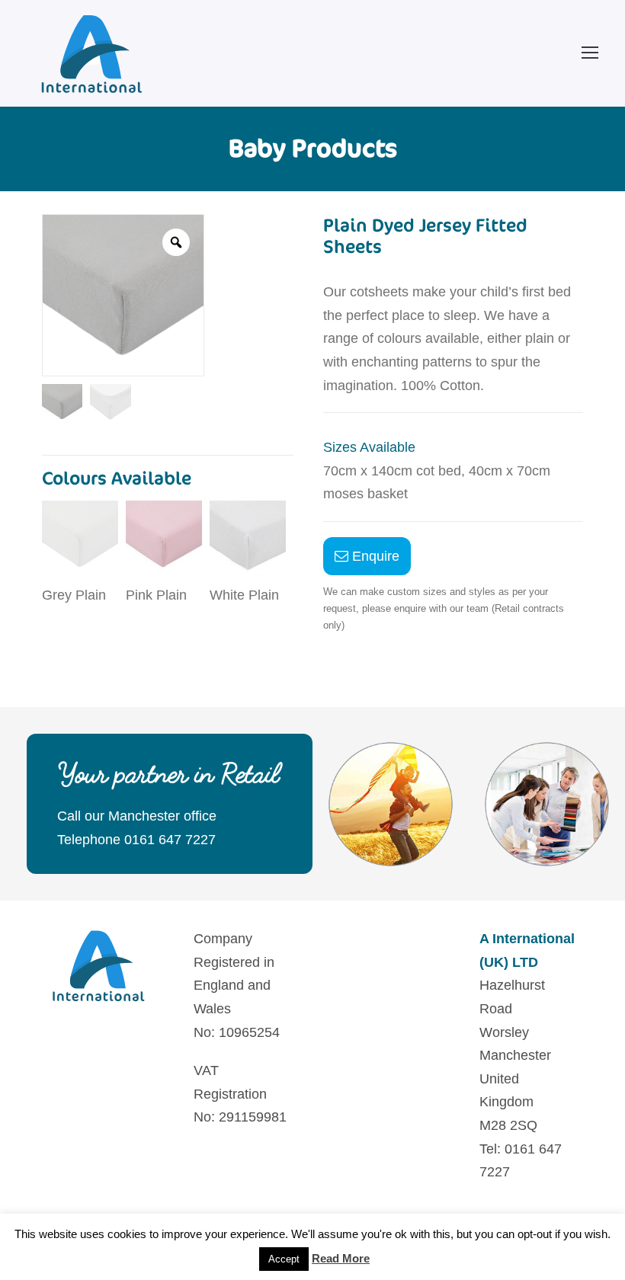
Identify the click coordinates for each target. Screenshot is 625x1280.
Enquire (373, 556)
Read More (341, 1258)
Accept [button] (284, 1259)
